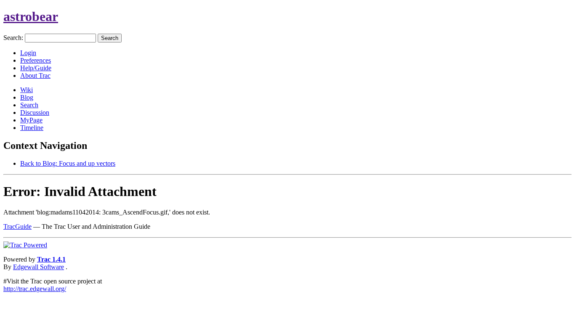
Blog (26, 97)
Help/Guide (35, 67)
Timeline (31, 127)
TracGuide (17, 226)
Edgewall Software (38, 266)
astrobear (30, 16)
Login (28, 52)
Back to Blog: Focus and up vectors (67, 163)
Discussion (34, 112)
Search (29, 105)
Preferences (35, 60)
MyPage (31, 120)
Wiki (26, 89)
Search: (13, 37)
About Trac (35, 75)
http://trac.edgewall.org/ (34, 288)
